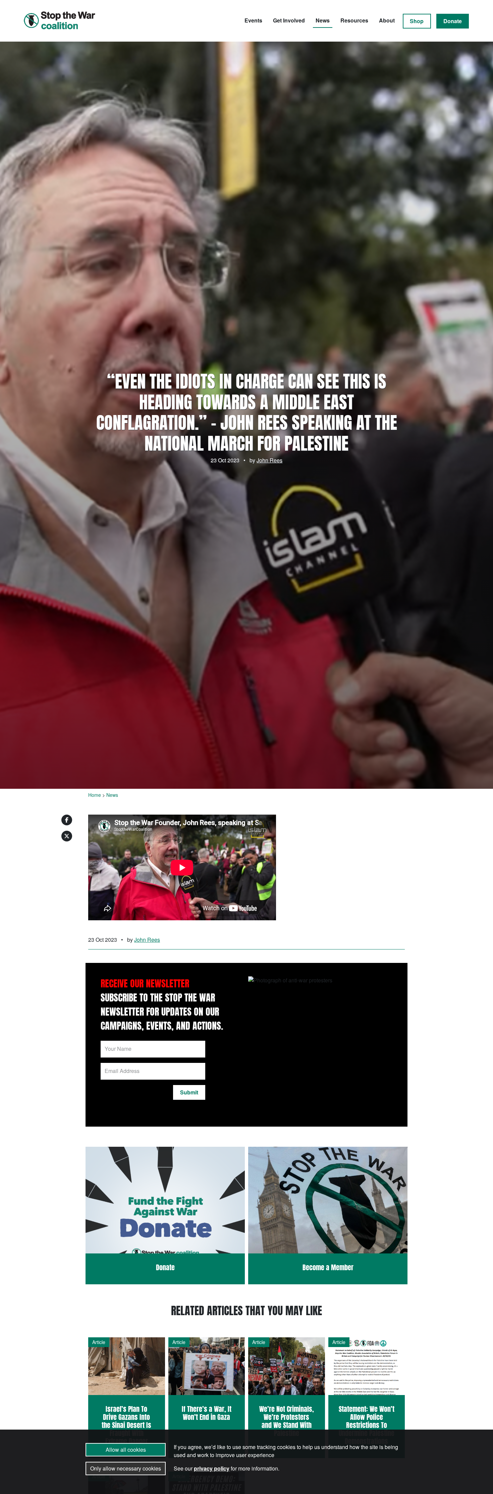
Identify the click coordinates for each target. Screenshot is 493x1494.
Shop (417, 21)
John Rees (269, 460)
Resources (354, 20)
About (387, 20)
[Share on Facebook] (66, 820)
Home (94, 794)
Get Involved (289, 20)
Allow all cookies (126, 1449)
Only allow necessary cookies (125, 1468)
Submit (189, 1092)
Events (253, 20)
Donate (452, 21)
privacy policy (211, 1468)
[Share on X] (66, 836)
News (323, 20)
